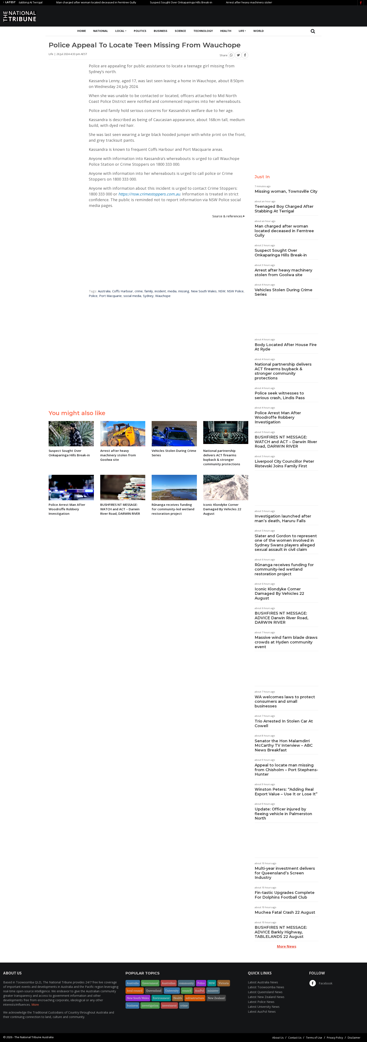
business (132, 1005)
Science (180, 31)
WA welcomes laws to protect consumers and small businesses (285, 701)
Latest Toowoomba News (266, 987)
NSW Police (235, 291)
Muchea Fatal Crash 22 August (285, 912)
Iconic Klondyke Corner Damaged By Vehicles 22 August (279, 594)
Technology (203, 31)
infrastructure (195, 998)
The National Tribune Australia (34, 1037)
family (148, 291)
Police (93, 296)
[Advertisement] (286, 15)
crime (139, 291)
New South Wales (204, 291)
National (100, 31)
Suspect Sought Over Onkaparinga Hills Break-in (162, 2)
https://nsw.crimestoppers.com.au (149, 194)
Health (225, 31)
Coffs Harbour (122, 291)
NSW (221, 291)
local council (135, 991)
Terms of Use (314, 1037)
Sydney (148, 296)
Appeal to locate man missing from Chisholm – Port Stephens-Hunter (286, 770)
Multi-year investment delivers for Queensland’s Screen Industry (285, 873)
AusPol (199, 991)
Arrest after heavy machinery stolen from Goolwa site (242, 2)
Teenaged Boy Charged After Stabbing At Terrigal (284, 208)
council (186, 991)
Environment (161, 998)
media (172, 291)
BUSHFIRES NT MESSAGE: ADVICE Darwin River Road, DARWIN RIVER (281, 618)
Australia (104, 291)
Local (119, 31)
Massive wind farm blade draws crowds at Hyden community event (286, 642)
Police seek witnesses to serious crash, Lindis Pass (280, 395)
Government (150, 983)
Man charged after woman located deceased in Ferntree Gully (78, 2)
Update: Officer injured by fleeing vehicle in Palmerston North (283, 814)
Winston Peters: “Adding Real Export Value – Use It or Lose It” (286, 791)
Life (241, 31)
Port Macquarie (110, 296)
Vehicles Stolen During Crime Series (283, 292)
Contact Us (294, 1037)
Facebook (325, 983)
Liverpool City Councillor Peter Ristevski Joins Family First (284, 463)
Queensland (153, 991)
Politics (140, 31)
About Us (278, 1037)
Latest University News (263, 1007)
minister (213, 991)
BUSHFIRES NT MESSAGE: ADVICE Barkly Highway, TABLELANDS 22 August (281, 932)
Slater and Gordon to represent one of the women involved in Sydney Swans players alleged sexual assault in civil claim (286, 543)
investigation (150, 1005)
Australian (168, 983)
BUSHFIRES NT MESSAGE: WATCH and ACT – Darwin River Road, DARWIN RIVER (286, 442)
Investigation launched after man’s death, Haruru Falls (283, 518)
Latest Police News (261, 1002)
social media (132, 296)
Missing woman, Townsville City (286, 191)
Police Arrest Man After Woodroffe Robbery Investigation (278, 417)
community (186, 983)
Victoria (224, 983)
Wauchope (163, 296)
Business (160, 31)
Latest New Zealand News (266, 997)
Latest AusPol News (262, 1011)
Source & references (227, 216)
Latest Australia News (263, 982)
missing (183, 291)
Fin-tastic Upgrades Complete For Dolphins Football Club (285, 895)
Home (81, 31)
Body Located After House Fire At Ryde (286, 347)
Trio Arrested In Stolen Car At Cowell (284, 723)
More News (286, 946)
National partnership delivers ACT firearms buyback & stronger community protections (283, 371)
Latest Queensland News (265, 992)
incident (160, 291)
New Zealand (216, 998)
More (35, 1004)
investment (169, 1005)
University (172, 991)
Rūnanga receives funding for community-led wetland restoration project (284, 569)
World (258, 31)
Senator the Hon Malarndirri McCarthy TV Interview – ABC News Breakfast (284, 745)
